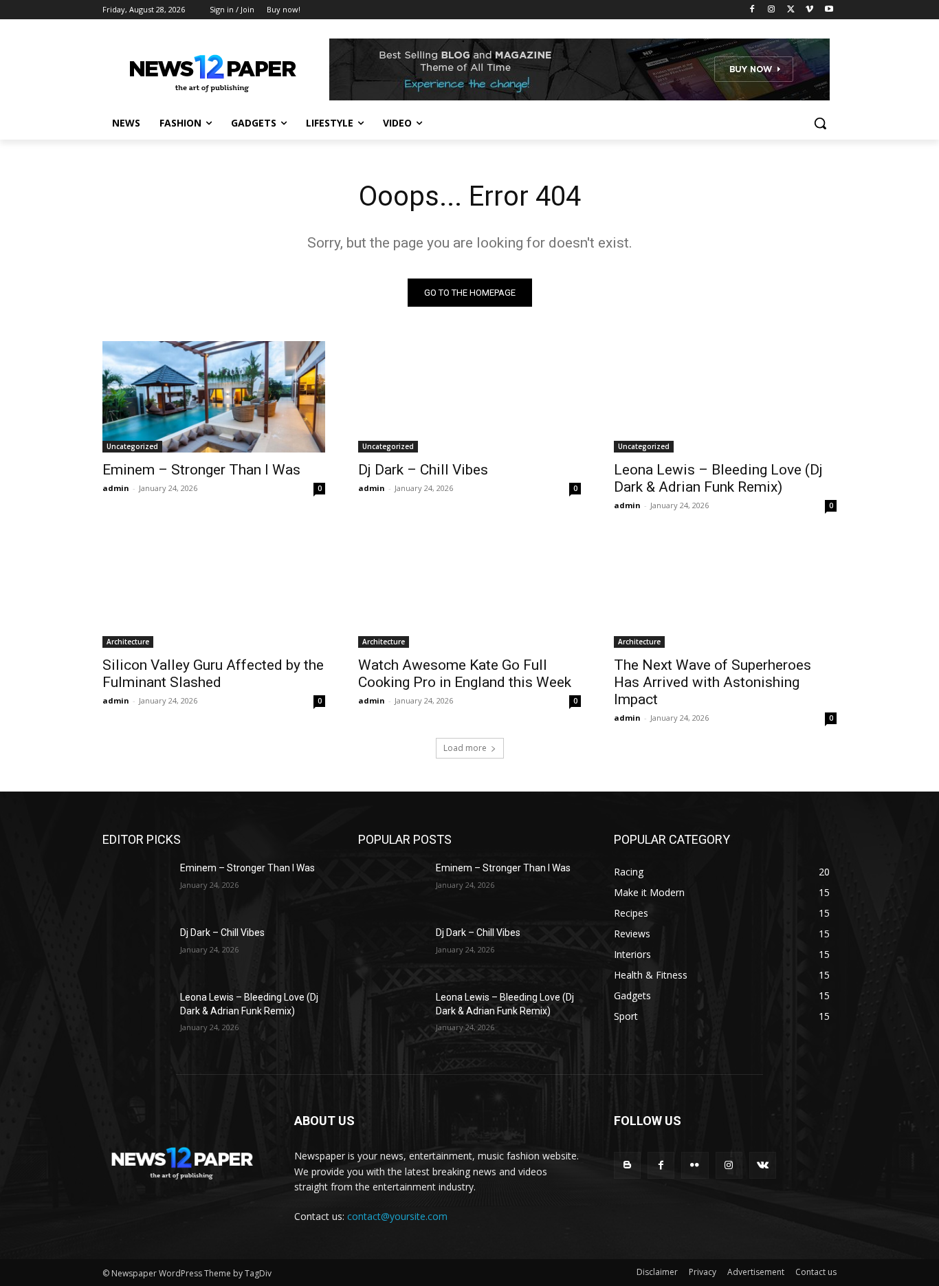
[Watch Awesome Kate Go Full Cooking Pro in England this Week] (469, 592)
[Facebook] (752, 10)
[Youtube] (829, 10)
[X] (791, 10)
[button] (820, 123)
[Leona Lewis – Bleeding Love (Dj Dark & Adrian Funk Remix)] (725, 397)
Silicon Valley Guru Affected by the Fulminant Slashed (213, 673)
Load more (465, 748)
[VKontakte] (762, 1165)
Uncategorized (132, 446)
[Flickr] (694, 1165)
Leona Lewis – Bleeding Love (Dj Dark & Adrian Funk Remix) (718, 478)
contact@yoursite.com (397, 1216)
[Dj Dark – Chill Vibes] (469, 397)
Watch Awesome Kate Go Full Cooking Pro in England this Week (464, 673)
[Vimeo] (809, 10)
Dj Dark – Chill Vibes (423, 469)
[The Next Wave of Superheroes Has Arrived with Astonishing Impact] (725, 592)
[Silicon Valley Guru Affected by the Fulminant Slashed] (213, 592)
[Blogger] (627, 1165)
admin (115, 488)
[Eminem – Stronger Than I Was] (213, 397)
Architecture (128, 641)
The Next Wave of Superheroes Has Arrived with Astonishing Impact (712, 682)
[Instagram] (772, 10)
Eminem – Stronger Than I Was (201, 469)
